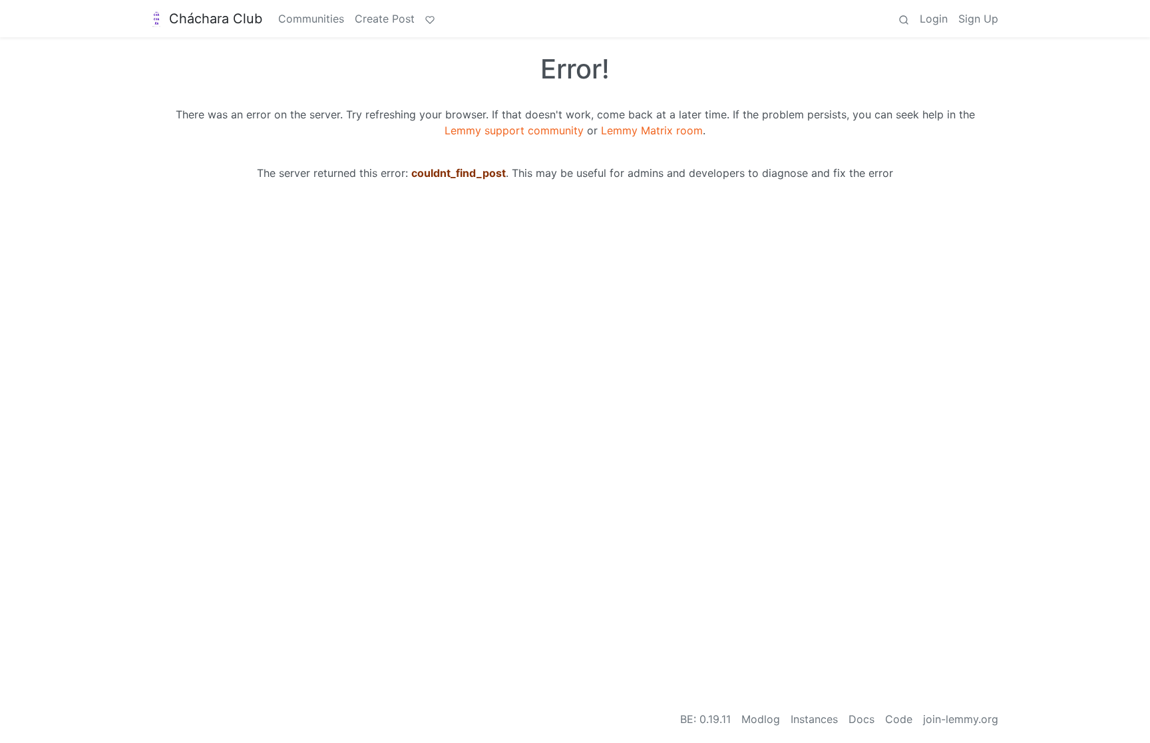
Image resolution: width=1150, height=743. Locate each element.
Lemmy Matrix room (652, 130)
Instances (814, 719)
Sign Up (978, 18)
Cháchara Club (215, 19)
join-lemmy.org (960, 719)
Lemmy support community (514, 130)
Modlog (760, 719)
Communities (311, 18)
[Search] (903, 18)
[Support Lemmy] (430, 18)
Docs (861, 719)
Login (934, 18)
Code (898, 719)
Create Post (385, 18)
